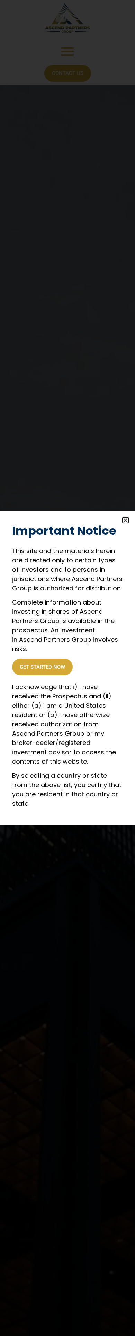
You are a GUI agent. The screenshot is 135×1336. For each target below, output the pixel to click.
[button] (125, 520)
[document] (67, 668)
